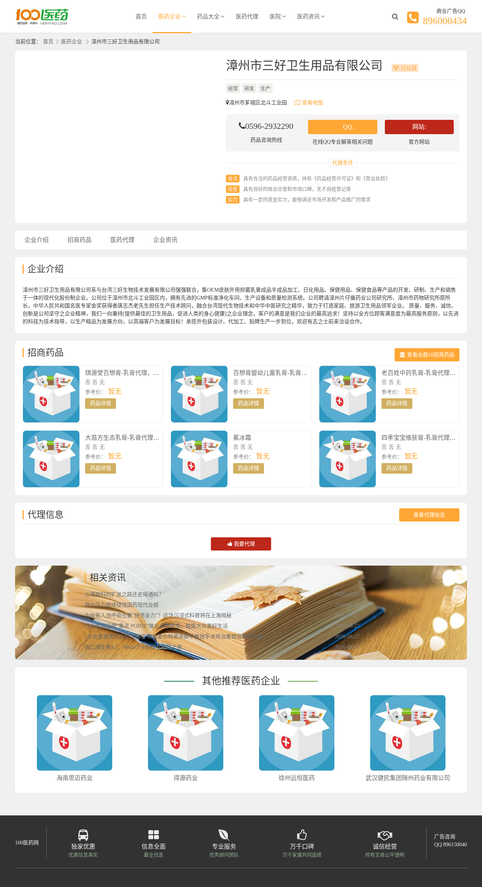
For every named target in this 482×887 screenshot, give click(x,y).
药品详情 (100, 403)
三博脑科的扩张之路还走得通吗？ (124, 594)
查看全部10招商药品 (430, 355)
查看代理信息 (429, 515)
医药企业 (169, 17)
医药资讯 (308, 17)
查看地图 (311, 103)
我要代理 (243, 544)
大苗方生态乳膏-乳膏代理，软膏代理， (137, 437)
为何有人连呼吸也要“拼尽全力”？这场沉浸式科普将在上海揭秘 (158, 615)
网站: (419, 127)
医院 (275, 17)
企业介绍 (36, 240)
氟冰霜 (242, 437)
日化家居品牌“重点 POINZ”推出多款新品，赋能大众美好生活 (156, 626)
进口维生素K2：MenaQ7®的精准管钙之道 (133, 647)
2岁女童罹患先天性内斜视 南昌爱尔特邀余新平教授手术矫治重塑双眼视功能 (174, 636)
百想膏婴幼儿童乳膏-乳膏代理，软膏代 (285, 373)
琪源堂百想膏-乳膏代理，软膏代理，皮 (137, 373)
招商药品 (79, 240)
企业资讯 (165, 240)
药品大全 (208, 17)
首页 (141, 17)
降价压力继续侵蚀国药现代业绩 (122, 605)
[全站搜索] (395, 17)
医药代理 (247, 17)
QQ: (348, 127)
